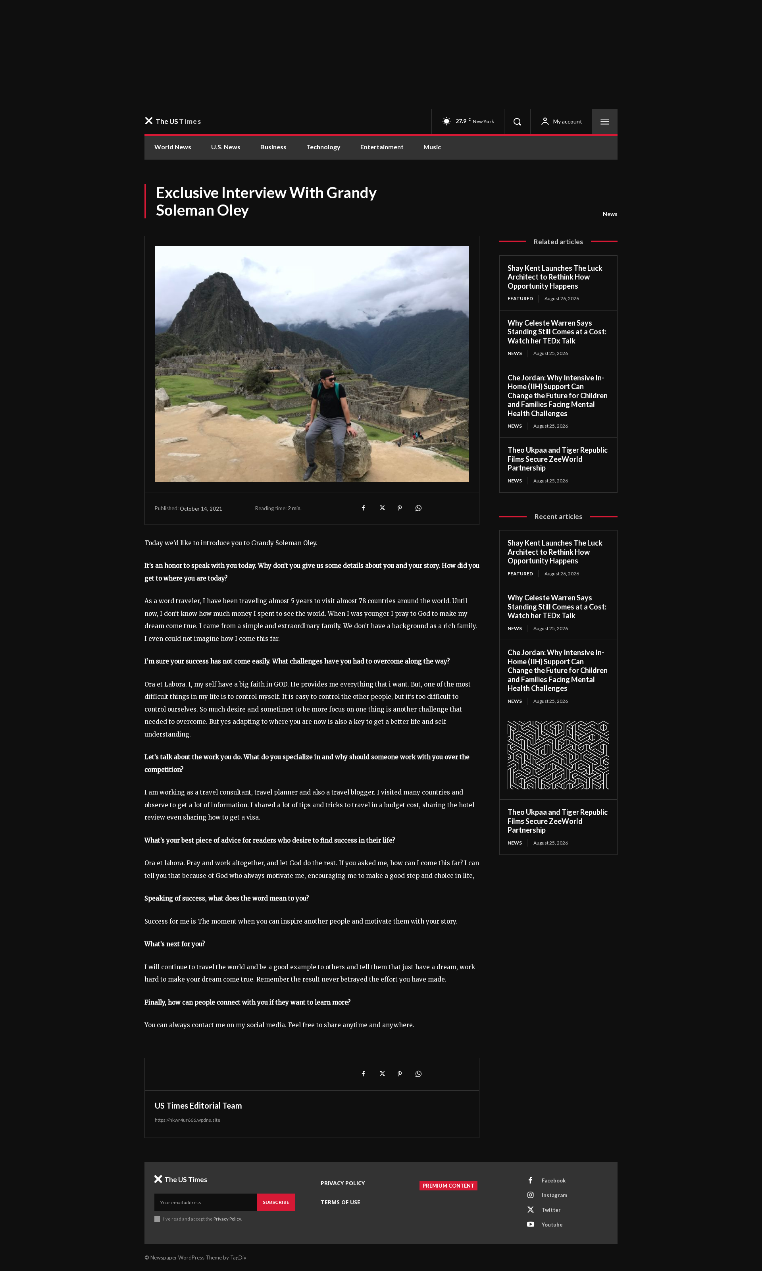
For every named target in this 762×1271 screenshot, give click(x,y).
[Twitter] (381, 508)
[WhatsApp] (418, 508)
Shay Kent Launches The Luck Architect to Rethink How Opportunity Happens (555, 277)
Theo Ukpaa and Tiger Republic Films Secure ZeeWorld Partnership (558, 459)
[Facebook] (363, 508)
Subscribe (276, 1202)
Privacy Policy (227, 1218)
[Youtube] (530, 1225)
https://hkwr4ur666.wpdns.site (187, 1120)
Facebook (554, 1180)
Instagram (554, 1195)
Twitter (551, 1210)
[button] (517, 121)
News (610, 213)
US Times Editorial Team (198, 1105)
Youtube (552, 1224)
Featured (520, 298)
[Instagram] (530, 1195)
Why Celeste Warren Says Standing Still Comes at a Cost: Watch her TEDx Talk (557, 331)
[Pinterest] (400, 508)
